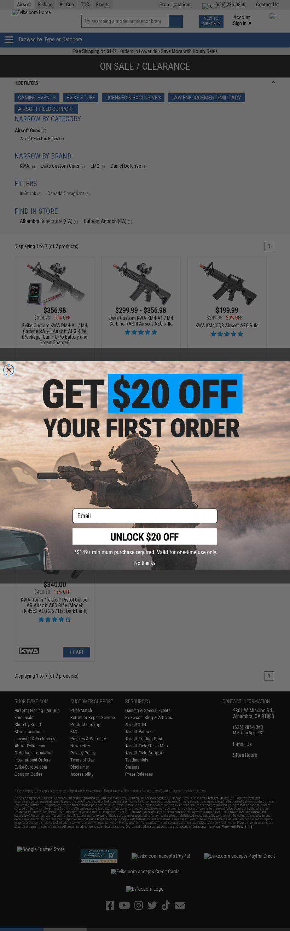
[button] (145, 542)
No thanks (145, 563)
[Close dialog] (9, 369)
